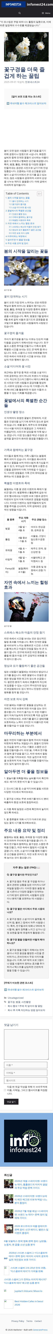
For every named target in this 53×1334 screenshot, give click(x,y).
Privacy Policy (17, 1321)
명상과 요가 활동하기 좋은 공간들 (26, 230)
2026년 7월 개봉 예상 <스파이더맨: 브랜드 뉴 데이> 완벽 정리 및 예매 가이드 (31, 1214)
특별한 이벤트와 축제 (21, 220)
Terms (29, 1321)
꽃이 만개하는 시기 (20, 201)
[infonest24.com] (13, 4)
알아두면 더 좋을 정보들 (19, 239)
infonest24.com (40, 4)
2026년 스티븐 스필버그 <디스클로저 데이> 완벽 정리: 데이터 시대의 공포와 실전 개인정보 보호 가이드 (28, 1256)
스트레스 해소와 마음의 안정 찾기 (26, 226)
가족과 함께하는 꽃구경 (22, 217)
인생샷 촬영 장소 (19, 214)
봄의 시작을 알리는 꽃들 (19, 197)
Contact (38, 1321)
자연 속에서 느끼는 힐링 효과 (21, 223)
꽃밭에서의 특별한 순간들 (19, 210)
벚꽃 (18, 1001)
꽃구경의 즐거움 (19, 204)
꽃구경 (11, 1001)
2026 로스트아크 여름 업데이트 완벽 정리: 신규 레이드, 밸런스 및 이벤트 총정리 (31, 1229)
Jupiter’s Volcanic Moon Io (28, 1291)
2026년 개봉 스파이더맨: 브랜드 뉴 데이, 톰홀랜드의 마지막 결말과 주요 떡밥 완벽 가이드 (31, 1184)
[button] (19, 13)
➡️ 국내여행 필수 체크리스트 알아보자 (26, 103)
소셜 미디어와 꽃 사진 (21, 207)
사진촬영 (26, 1001)
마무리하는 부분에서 (17, 236)
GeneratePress (40, 1329)
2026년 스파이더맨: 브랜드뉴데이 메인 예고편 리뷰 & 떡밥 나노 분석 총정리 (31, 1199)
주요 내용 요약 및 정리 (18, 243)
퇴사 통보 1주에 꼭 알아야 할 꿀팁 (25, 1005)
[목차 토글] (38, 194)
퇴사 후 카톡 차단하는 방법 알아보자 (26, 1010)
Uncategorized (16, 997)
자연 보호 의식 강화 (20, 233)
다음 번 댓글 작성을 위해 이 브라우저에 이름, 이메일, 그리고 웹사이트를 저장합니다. (27, 1090)
